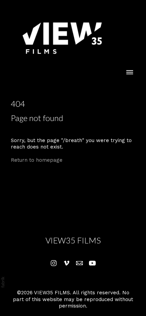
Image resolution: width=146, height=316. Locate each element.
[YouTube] (92, 263)
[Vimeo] (66, 263)
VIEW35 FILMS (73, 240)
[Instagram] (53, 263)
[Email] (79, 263)
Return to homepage (36, 160)
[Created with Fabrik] (2, 282)
